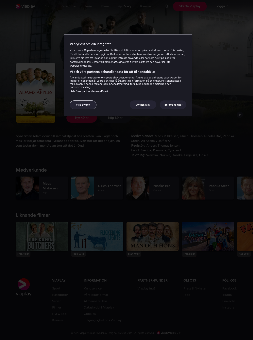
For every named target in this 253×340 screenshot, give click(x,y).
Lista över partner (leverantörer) (89, 91)
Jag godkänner (172, 104)
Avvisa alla (143, 104)
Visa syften (83, 104)
